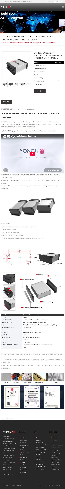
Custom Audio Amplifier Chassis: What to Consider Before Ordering (41, 465)
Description (6, 102)
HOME (38, 485)
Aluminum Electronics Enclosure (23, 440)
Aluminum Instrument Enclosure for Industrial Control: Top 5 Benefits (41, 442)
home (4, 36)
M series (35, 39)
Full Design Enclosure (23, 459)
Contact (59, 485)
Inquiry (39, 91)
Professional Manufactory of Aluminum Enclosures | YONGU (31, 36)
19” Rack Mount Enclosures (24, 454)
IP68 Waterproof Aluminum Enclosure (15, 39)
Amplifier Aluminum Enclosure (23, 465)
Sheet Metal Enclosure (23, 471)
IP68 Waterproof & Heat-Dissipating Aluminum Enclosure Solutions (41, 454)
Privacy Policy (48, 485)
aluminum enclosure (8, 419)
